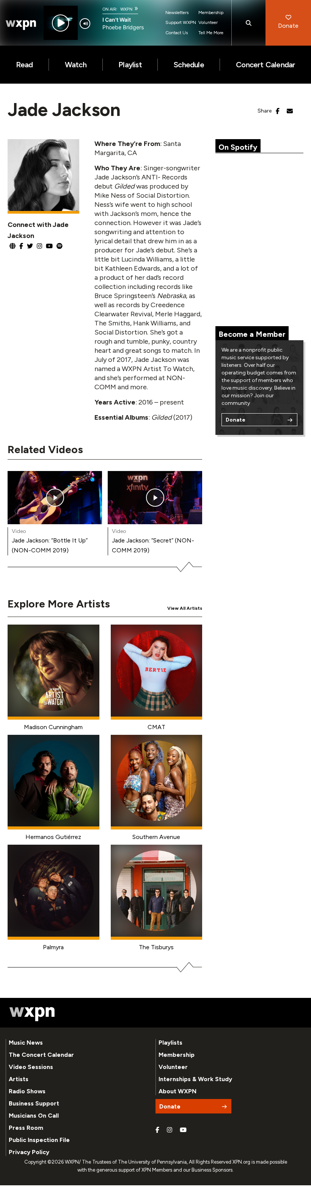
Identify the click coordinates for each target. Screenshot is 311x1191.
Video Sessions (31, 1066)
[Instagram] (169, 1130)
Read (24, 64)
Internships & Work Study (195, 1079)
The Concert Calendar (41, 1054)
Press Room (26, 1127)
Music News (26, 1042)
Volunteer (208, 22)
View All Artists (184, 608)
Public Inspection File (39, 1139)
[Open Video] (55, 497)
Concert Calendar (265, 64)
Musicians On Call (34, 1115)
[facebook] (278, 111)
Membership (210, 12)
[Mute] (85, 23)
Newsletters (176, 12)
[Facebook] (157, 1130)
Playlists (170, 1042)
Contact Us (176, 32)
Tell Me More (210, 32)
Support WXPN (180, 22)
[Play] (60, 23)
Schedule (189, 64)
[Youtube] (183, 1130)
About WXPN (177, 1091)
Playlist (130, 64)
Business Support (34, 1103)
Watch (75, 64)
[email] (290, 111)
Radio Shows (27, 1091)
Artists (18, 1079)
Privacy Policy (29, 1152)
